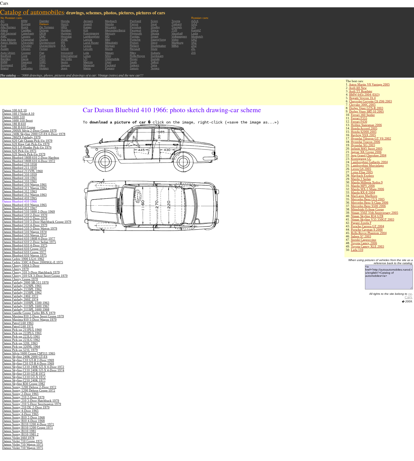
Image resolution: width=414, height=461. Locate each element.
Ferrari (43, 48)
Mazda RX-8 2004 (363, 192)
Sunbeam (157, 55)
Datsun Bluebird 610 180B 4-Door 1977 (28, 238)
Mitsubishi (111, 42)
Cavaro (25, 36)
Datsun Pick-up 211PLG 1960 (22, 329)
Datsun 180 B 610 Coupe (18, 127)
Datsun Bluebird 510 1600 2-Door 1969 (28, 211)
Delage (44, 30)
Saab (133, 62)
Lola (86, 52)
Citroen (25, 48)
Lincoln (88, 48)
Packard (110, 65)
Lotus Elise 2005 (362, 172)
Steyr (154, 42)
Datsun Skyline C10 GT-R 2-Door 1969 (28, 360)
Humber (66, 30)
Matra (87, 68)
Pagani (109, 68)
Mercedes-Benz (115, 30)
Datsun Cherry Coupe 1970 (20, 279)
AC (3, 21)
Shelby (155, 27)
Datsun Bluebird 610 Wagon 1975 (24, 255)
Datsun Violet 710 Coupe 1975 (22, 441)
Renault (135, 48)
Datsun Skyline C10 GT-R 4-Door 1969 (28, 363)
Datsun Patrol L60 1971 (18, 326)
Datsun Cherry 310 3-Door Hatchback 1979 (31, 272)
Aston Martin (9, 42)
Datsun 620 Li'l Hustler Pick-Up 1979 (27, 147)
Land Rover (91, 42)
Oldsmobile (112, 58)
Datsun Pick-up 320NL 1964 (21, 346)
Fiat (41, 52)
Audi (3, 45)
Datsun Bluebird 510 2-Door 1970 (24, 215)
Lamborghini (91, 36)
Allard (4, 30)
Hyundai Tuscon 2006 (365, 141)
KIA (85, 30)
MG (107, 36)
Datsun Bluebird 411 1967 (19, 208)
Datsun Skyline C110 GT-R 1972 (23, 373)
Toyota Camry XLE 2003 (367, 246)
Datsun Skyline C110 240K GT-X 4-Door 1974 (33, 370)
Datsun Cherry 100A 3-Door (20, 265)
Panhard (135, 21)
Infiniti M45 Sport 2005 (366, 148)
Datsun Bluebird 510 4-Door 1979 (24, 225)
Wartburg (177, 42)
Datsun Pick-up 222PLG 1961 (22, 333)
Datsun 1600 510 (13, 117)
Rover (133, 58)
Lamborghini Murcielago (367, 165)
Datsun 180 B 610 (14, 123)
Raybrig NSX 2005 (363, 135)
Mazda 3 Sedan (361, 179)
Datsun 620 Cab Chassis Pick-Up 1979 (27, 140)
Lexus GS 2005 (361, 168)
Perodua (135, 27)
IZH (193, 27)
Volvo (175, 39)
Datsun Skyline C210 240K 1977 (24, 380)
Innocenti (67, 52)
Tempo (155, 68)
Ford (42, 55)
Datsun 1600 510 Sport (17, 120)
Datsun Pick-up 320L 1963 (20, 343)
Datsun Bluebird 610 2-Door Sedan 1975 (29, 242)
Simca (155, 30)
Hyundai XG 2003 (363, 145)
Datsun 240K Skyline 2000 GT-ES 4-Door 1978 (33, 134)
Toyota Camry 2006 (364, 243)
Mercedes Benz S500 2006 (368, 206)
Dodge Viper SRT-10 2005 (366, 111)
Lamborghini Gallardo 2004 (369, 162)
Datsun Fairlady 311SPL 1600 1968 (25, 309)
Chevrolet (27, 42)
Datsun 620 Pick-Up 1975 (19, 150)
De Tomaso (46, 27)
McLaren (110, 27)
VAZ (194, 42)
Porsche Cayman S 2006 (367, 229)
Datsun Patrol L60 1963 (18, 323)
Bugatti (25, 24)
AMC (4, 36)
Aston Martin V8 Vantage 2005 (369, 84)
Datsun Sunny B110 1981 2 (20, 434)
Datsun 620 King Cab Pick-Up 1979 (26, 144)
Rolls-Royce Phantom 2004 (369, 233)
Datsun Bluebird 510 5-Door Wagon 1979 (29, 228)
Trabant (177, 24)
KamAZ (196, 30)
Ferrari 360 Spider (363, 114)
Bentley (5, 58)
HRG (64, 27)
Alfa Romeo (8, 27)
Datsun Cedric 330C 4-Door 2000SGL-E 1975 (32, 262)
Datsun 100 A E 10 (14, 110)
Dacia (24, 58)
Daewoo (26, 62)
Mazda (109, 24)
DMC (42, 36)
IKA (63, 45)
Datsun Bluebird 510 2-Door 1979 (24, 218)
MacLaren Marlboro (364, 195)
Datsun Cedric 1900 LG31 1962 (23, 258)
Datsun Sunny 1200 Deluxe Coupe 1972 (28, 390)
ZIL (193, 48)
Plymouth (136, 33)
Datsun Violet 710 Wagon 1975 (22, 444)
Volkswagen (179, 36)
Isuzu (64, 62)
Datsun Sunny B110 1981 (19, 431)
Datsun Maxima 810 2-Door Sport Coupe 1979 (33, 316)
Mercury (110, 33)
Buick (24, 27)
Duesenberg (47, 45)
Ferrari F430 (359, 121)
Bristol (4, 68)
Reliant (134, 45)
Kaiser (87, 27)
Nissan (109, 52)
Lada (194, 33)
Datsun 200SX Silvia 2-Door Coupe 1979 (29, 130)
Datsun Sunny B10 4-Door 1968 (23, 420)
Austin (5, 48)
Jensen (88, 21)
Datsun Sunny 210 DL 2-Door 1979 (26, 407)
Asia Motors (8, 39)
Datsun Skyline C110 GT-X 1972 (24, 377)
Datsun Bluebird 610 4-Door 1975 (24, 245)
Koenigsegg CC (361, 158)
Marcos (88, 62)
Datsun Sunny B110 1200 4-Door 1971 (28, 424)
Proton (134, 42)
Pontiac (135, 36)
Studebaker (158, 45)
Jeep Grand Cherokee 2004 (368, 155)
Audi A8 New (358, 87)
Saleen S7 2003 (361, 236)
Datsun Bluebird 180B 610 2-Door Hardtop (30, 157)
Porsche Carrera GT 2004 (367, 226)
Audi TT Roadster (360, 91)
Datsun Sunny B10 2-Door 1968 (23, 417)
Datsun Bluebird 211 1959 (19, 167)
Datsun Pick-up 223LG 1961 (21, 336)
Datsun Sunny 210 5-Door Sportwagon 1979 (31, 404)
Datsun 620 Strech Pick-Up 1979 (23, 154)
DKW (42, 33)
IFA (63, 42)
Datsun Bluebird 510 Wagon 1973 (24, 235)
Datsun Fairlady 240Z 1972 (20, 296)
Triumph (177, 27)
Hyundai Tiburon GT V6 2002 (371, 138)
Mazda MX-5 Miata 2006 (367, 189)
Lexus (87, 45)
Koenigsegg (91, 33)
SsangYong (158, 39)
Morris (109, 48)
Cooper (26, 52)
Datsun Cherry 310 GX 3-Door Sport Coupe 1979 (35, 275)
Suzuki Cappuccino (363, 239)
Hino (42, 65)
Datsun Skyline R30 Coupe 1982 (23, 383)
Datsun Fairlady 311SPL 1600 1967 (25, 306)
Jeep (64, 68)
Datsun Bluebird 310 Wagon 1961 (24, 184)
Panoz (134, 24)
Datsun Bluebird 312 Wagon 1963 (24, 194)
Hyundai (66, 36)
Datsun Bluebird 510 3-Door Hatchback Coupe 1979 (36, 221)
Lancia (87, 39)
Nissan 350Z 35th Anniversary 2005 (374, 212)
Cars (408, 297)
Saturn (134, 68)
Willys (175, 45)
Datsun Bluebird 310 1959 (19, 174)
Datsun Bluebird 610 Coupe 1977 (24, 252)
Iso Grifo (66, 58)
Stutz (154, 48)
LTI (85, 58)
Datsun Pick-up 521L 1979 (20, 350)
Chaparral (27, 39)
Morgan (110, 45)
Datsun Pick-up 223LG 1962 (21, 339)
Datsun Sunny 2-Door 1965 (20, 393)
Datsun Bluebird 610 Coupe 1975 (24, 248)
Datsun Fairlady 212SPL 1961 (22, 285)
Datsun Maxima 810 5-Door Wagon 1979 (29, 319)
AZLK (195, 21)
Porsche (135, 39)
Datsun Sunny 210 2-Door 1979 (23, 397)
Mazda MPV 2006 (363, 185)
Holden (44, 68)
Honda (65, 21)
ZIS (193, 52)
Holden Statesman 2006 (366, 125)
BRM (24, 21)
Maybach (111, 21)
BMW (4, 62)
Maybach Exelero (362, 175)
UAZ (194, 39)
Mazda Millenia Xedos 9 (367, 182)
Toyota (176, 21)
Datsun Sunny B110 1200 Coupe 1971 (27, 427)
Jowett (87, 24)
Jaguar (65, 65)
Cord (24, 55)
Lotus (87, 55)
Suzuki (155, 58)
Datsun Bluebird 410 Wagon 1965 (24, 204)
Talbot (155, 62)
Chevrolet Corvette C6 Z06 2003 (370, 101)
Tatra (154, 65)
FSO (42, 58)
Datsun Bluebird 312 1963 (19, 191)
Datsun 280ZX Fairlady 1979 (21, 137)
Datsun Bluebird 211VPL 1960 (22, 171)
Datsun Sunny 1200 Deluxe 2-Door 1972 (29, 387)
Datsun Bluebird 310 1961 (19, 177)
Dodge (43, 39)
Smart (154, 36)
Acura (4, 24)
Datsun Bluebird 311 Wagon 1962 (24, 188)
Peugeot (135, 30)
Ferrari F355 (359, 118)
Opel (108, 62)
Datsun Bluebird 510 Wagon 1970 (24, 231)
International (69, 55)
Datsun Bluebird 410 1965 (19, 198)
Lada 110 (357, 249)
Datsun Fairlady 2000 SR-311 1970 (25, 282)
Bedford (6, 55)
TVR (174, 30)
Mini (107, 39)
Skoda (155, 33)
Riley (133, 52)
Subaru (155, 52)
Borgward (7, 65)
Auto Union (8, 52)
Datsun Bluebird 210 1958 (19, 164)
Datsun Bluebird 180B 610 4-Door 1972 (28, 161)
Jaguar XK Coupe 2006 (366, 152)
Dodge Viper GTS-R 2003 (366, 108)
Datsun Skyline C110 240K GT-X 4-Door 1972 (33, 366)
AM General (8, 33)
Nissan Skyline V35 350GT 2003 (372, 219)
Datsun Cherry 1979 (15, 269)
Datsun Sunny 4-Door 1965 (20, 410)
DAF (24, 65)
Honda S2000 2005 (364, 131)
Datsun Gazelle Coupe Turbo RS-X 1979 (28, 312)
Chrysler (26, 45)
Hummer (66, 33)
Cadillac (26, 30)
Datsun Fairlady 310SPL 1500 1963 (25, 302)
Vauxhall (177, 33)
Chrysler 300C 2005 (362, 104)
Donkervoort (47, 42)
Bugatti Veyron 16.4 (362, 98)
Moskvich (197, 36)
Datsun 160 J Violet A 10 (18, 113)
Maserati (88, 65)
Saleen (134, 65)
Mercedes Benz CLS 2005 (368, 199)
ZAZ (194, 45)
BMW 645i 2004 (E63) (364, 94)
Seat (154, 24)
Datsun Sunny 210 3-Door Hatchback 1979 (30, 400)
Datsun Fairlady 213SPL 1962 (22, 289)
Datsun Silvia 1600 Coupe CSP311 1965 (28, 353)
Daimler (44, 21)
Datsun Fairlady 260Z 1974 (20, 299)
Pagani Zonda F (361, 222)
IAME (64, 39)
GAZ (194, 24)
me (410, 293)
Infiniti (64, 48)
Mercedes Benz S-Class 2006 (369, 202)
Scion (154, 21)
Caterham (27, 33)
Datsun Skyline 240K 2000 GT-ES (24, 356)
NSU (108, 55)
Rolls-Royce (137, 55)
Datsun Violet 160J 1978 (18, 437)
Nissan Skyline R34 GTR (367, 216)
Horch (64, 24)
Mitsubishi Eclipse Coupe (367, 209)
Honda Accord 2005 (364, 128)
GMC (42, 62)
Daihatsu (27, 68)
